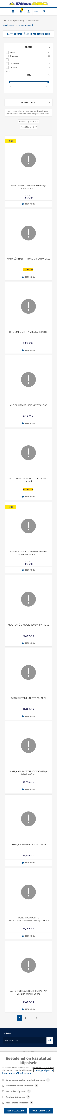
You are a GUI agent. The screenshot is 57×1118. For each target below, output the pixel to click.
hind (28, 74)
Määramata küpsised (17, 1102)
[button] (28, 204)
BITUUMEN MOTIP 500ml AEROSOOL (28, 331)
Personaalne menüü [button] (28, 11)
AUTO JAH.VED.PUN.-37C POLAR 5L (28, 697)
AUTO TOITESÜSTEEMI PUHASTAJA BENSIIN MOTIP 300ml (28, 992)
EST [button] (36, 11)
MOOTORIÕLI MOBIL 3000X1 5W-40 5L (28, 624)
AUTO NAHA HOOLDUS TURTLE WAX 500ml (28, 480)
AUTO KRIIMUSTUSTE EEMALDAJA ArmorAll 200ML (28, 187)
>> (37, 1018)
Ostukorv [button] (21, 11)
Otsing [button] (44, 11)
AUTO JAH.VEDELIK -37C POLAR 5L (28, 844)
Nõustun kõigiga (41, 1110)
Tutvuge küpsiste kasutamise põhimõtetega (27, 1071)
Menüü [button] (13, 11)
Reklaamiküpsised (15, 1097)
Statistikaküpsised (16, 1091)
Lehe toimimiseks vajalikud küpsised (25, 1080)
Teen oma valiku (15, 1110)
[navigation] (28, 68)
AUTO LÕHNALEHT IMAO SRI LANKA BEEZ (28, 258)
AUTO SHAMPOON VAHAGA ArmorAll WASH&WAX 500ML (28, 553)
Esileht (4, 20)
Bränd (28, 46)
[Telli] (49, 1040)
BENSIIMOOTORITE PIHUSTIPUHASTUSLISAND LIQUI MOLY (28, 919)
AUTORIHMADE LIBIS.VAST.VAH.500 (28, 405)
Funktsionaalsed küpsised (19, 1085)
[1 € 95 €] (28, 81)
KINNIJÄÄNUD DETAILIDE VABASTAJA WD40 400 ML (29, 772)
